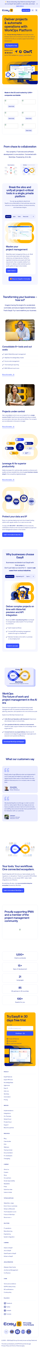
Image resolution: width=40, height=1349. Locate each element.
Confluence (7, 1273)
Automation (7, 1097)
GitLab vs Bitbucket (9, 1209)
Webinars (6, 1147)
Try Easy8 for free (11, 45)
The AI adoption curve (10, 1211)
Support (6, 1125)
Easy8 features (8, 1076)
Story (5, 1175)
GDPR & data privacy (10, 1286)
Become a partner (9, 1127)
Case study (11, 106)
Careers (6, 1172)
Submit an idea (8, 1189)
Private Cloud (7, 1122)
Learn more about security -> (13, 534)
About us (6, 1169)
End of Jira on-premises (10, 1206)
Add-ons (6, 1091)
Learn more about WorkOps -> (13, 890)
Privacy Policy (5, 1345)
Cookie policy (7, 1292)
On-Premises (7, 1116)
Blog (5, 1138)
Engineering (7, 1234)
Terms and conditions (10, 1283)
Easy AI (6, 1088)
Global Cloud (7, 1119)
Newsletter (7, 1183)
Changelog (7, 1158)
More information (7, 374)
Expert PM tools (8, 1079)
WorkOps (6, 1094)
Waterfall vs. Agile (9, 1203)
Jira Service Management (11, 1270)
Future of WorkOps (9, 1214)
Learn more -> (11, 270)
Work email (9, 1025)
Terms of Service (16, 1345)
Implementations (8, 1110)
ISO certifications (8, 1289)
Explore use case (12, 646)
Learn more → (20, 6)
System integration (9, 1237)
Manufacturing (8, 1231)
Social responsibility (9, 1181)
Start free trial (26, 10)
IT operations (7, 1228)
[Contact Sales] (32, 10)
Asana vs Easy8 (8, 1247)
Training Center (8, 1150)
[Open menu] (36, 10)
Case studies (7, 1141)
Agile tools (7, 1085)
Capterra (21, 55)
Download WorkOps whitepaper (14, 741)
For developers (8, 1155)
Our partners (7, 1178)
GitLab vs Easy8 (8, 1256)
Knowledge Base (8, 1082)
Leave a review (8, 1192)
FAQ (5, 1144)
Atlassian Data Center (10, 1267)
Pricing (6, 1099)
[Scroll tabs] (33, 216)
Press (5, 1186)
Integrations (7, 1113)
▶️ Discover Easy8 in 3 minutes (20, 279)
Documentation (8, 1153)
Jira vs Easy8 (7, 1250)
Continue (19, 1033)
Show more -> (7, 1217)
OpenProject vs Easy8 (10, 1253)
